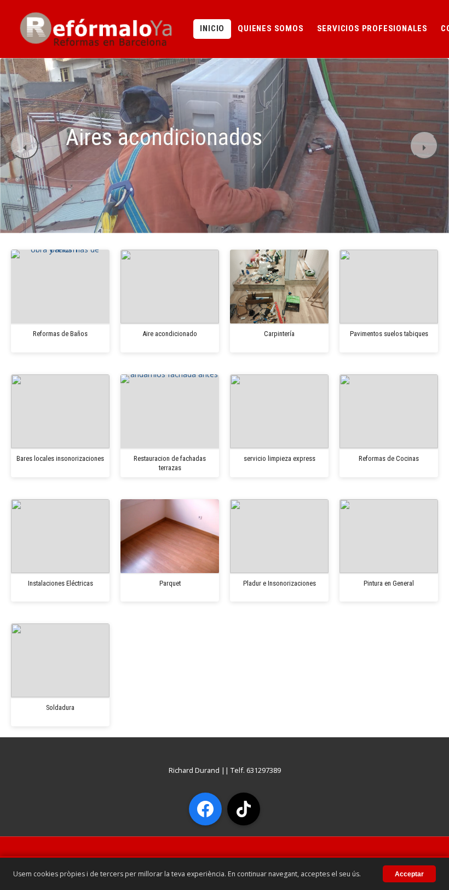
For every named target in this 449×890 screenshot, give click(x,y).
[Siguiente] (424, 145)
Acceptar (409, 873)
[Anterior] (24, 145)
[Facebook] (205, 809)
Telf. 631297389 (256, 770)
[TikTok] (243, 809)
